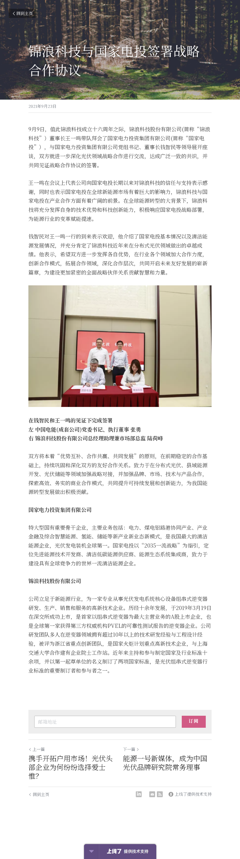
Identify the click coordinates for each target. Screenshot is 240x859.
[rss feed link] (160, 794)
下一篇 (129, 749)
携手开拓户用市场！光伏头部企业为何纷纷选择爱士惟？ (70, 767)
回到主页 (24, 13)
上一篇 (38, 749)
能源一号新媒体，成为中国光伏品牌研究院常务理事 (165, 762)
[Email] (152, 794)
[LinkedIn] (139, 794)
